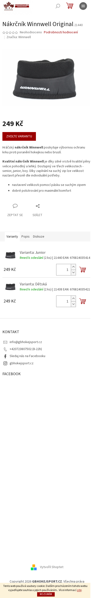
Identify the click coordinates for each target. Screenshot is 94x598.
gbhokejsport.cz (22, 363)
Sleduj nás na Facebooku (27, 356)
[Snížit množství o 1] (73, 272)
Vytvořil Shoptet (51, 567)
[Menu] (83, 6)
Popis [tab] (25, 236)
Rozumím (46, 594)
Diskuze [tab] (38, 236)
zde (79, 590)
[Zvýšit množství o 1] (73, 267)
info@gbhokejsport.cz (26, 342)
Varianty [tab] (12, 236)
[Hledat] (58, 6)
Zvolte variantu (19, 136)
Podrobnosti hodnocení (61, 32)
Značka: (19, 37)
